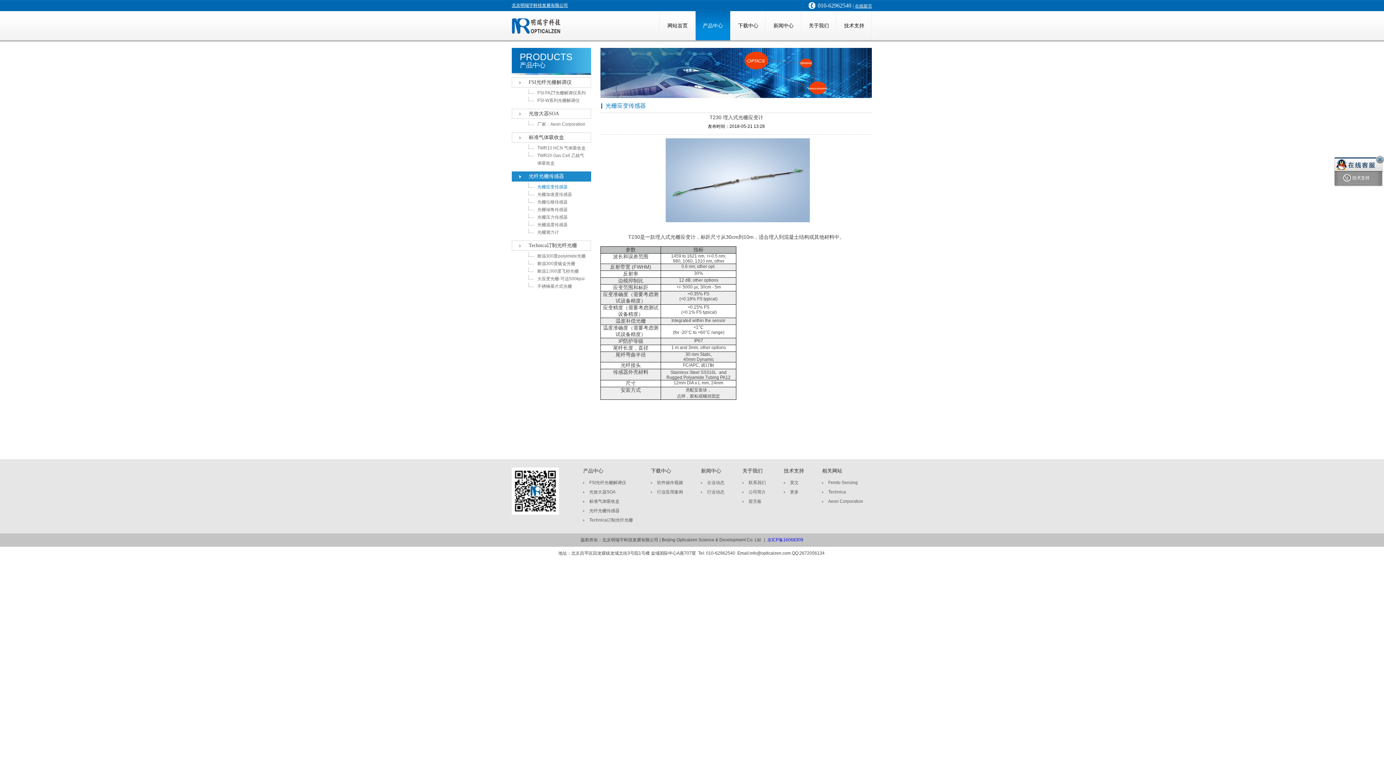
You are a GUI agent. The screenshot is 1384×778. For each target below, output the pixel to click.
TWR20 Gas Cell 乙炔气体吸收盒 (560, 159)
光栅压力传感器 (552, 217)
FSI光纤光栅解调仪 (550, 82)
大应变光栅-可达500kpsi (561, 278)
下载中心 (748, 25)
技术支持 (854, 25)
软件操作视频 (670, 482)
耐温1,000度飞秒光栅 (558, 271)
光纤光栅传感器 (546, 176)
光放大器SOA (544, 113)
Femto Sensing (843, 482)
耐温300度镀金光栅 (556, 263)
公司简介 (757, 492)
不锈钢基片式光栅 (554, 286)
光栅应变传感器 (552, 186)
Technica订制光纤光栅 (553, 245)
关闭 (1380, 160)
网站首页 (677, 25)
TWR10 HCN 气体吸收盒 (561, 148)
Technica (837, 492)
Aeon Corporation (845, 501)
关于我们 (819, 25)
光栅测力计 (548, 232)
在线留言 (863, 6)
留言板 (755, 501)
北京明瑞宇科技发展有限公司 (540, 5)
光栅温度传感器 (552, 224)
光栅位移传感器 (552, 202)
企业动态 (715, 482)
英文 (794, 482)
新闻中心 (783, 25)
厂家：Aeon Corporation (561, 124)
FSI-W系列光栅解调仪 (558, 100)
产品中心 (713, 25)
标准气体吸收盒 (546, 137)
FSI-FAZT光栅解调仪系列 (561, 92)
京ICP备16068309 (785, 539)
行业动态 (715, 492)
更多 (794, 492)
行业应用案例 (670, 492)
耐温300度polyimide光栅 (561, 256)
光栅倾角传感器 (552, 209)
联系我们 (757, 482)
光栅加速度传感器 (554, 194)
